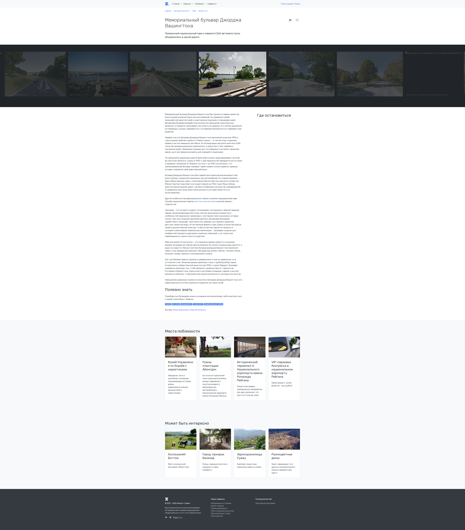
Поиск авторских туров (220, 513)
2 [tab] (221, 99)
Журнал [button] (187, 4)
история (175, 304)
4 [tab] (229, 99)
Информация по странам (221, 503)
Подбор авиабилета (219, 508)
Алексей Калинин (198, 310)
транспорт (198, 304)
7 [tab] (240, 99)
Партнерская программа (265, 503)
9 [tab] (247, 99)
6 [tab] (236, 99)
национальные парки (213, 304)
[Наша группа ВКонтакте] (166, 517)
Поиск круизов (217, 516)
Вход (297, 4)
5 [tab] (232, 99)
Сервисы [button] (211, 4)
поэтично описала (202, 201)
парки (168, 304)
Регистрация (287, 4)
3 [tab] (225, 99)
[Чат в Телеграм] (170, 517)
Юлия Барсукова (181, 310)
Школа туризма (217, 506)
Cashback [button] (199, 4)
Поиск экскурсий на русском (222, 511)
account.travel (184, 513)
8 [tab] (243, 99)
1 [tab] (218, 99)
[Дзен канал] (178, 517)
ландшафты (186, 304)
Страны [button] (176, 4)
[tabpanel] (232, 74)
